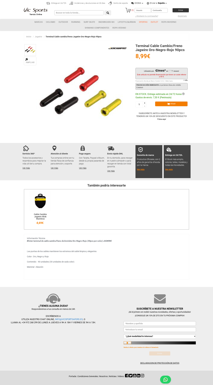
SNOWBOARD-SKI (106, 22)
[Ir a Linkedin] (138, 376)
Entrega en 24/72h (58, 3)
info (185, 80)
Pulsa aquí (161, 119)
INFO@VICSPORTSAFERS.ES (69, 319)
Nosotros (103, 376)
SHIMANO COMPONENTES (97, 28)
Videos (121, 376)
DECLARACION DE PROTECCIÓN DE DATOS (159, 363)
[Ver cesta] (128, 10)
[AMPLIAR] (30, 58)
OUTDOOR (63, 22)
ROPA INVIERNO (168, 22)
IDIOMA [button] (138, 3)
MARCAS (38, 22)
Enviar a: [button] (157, 3)
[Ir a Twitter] (130, 376)
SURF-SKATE (89, 22)
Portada (72, 376)
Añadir (173, 104)
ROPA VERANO (119, 28)
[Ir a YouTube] (134, 376)
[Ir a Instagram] (142, 376)
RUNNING (75, 22)
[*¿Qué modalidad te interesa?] (160, 336)
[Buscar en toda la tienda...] (107, 12)
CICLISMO (50, 22)
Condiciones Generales (88, 376)
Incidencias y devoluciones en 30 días (89, 3)
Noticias (112, 376)
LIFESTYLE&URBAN (127, 22)
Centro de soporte (120, 3)
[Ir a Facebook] (127, 376)
